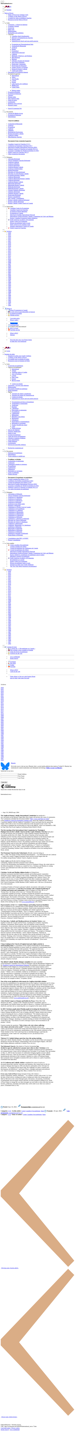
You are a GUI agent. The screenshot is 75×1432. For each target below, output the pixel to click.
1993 (9, 287)
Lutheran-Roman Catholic (15, 182)
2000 (9, 275)
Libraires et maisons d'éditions (16, 438)
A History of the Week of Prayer (17, 16)
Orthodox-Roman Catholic (16, 193)
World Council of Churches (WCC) (18, 152)
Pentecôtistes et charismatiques (20, 421)
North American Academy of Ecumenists (22, 220)
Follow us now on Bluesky (54, 768)
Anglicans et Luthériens (15, 499)
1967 (9, 303)
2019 (9, 244)
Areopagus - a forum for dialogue (17, 24)
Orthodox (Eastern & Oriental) (20, 61)
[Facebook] (2, 801)
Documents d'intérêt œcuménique (17, 389)
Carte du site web (15, 671)
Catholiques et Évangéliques (16, 509)
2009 (9, 261)
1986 (9, 295)
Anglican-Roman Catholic (15, 167)
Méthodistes (15, 415)
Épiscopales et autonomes (19, 410)
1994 (9, 285)
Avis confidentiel (15, 657)
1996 (9, 282)
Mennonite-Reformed (14, 183)
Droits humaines (12, 390)
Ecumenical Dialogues (14, 93)
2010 (9, 259)
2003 (9, 270)
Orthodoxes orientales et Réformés (18, 533)
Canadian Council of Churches (19, 210)
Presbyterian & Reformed (19, 66)
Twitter (12, 665)
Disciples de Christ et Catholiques (18, 522)
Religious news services (15, 103)
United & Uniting (13, 135)
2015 (9, 251)
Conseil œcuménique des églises (19, 550)
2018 (9, 246)
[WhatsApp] (2, 809)
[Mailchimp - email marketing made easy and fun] (8, 788)
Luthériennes (15, 413)
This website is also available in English (21, 650)
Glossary (10, 95)
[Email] (2, 806)
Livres (8, 351)
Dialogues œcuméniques (15, 453)
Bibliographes (12, 387)
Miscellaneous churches (15, 137)
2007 (9, 264)
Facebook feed (14, 325)
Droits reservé (14, 658)
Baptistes (14, 407)
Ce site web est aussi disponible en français (22, 312)
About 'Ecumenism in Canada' (19, 310)
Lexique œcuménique (14, 435)
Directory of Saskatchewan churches (22, 38)
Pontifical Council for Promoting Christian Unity (18, 820)
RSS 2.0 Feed (14, 328)
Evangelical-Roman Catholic (16, 175)
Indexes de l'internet (14, 430)
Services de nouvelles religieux (17, 444)
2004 (9, 269)
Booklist (8, 10)
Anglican (14, 47)
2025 (9, 234)
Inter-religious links (13, 98)
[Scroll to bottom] (3, 2)
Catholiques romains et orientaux (17, 464)
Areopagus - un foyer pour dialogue (18, 385)
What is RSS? (14, 333)
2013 (9, 254)
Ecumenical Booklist (14, 92)
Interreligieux (12, 454)
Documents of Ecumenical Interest (18, 72)
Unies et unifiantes (13, 472)
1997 (9, 280)
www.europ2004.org (28, 902)
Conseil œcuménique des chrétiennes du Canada (24, 548)
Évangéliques (15, 412)
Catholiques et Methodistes (16, 513)
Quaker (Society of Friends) (20, 67)
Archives (9, 231)
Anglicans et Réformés (14, 502)
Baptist (14, 49)
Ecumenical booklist (16, 313)
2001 (9, 274)
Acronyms (11, 28)
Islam (42, 1111)
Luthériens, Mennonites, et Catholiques (19, 525)
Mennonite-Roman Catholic (16, 185)
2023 (9, 238)
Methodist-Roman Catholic (16, 188)
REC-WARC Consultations (16, 198)
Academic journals (13, 26)
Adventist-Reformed (14, 159)
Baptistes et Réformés (14, 505)
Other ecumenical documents (16, 154)
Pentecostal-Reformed (14, 195)
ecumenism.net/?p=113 (33, 1107)
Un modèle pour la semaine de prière (18, 359)
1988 (9, 292)
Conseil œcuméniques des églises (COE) (20, 482)
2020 (9, 243)
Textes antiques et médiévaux (16, 456)
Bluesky (13, 763)
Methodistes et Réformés (15, 530)
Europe (14, 82)
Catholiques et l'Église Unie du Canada (19, 507)
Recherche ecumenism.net (15, 448)
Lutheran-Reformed (13, 180)
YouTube (12, 666)
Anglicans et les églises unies (16, 504)
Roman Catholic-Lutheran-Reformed (18, 200)
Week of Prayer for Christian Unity (18, 15)
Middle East (15, 85)
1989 (9, 290)
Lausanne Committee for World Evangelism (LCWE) (23, 150)
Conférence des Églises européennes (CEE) (20, 481)
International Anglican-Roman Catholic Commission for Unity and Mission (31, 216)
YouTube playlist (15, 330)
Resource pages (12, 105)
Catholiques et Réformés (15, 517)
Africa (13, 77)
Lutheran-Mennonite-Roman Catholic (19, 178)
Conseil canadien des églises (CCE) (18, 479)
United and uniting (17, 70)
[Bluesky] (2, 798)
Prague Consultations (14, 196)
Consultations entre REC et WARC (18, 538)
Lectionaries (11, 102)
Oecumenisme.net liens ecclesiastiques (23, 402)
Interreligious (12, 116)
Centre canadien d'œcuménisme (19, 545)
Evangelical (15, 51)
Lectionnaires (12, 443)
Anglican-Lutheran (13, 162)
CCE (9, 1111)
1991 (9, 289)
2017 (9, 247)
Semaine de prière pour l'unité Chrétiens (19, 356)
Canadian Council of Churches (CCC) (19, 144)
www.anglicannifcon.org (21, 998)
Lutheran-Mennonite (14, 177)
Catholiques (15, 408)
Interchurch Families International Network (22, 215)
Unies (13, 426)
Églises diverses (16, 428)
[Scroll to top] (1, 2)
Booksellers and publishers (16, 33)
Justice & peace (12, 100)
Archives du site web (16, 653)
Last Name (21, 778)
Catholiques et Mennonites (15, 512)
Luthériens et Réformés (14, 527)
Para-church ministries (18, 62)
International (15, 75)
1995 (9, 284)
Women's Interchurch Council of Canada (22, 226)
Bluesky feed (14, 323)
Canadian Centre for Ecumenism (19, 208)
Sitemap (12, 335)
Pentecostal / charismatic (19, 64)
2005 (9, 267)
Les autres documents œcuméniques (18, 489)
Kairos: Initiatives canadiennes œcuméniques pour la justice (27, 555)
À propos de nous (11, 647)
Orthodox (11, 130)
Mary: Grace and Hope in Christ (39, 819)
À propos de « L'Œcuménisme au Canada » (22, 648)
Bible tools (11, 29)
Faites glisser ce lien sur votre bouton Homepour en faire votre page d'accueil (22, 677)
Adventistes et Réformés (15, 494)
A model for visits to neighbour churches (19, 18)
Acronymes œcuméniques (15, 365)
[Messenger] (2, 804)
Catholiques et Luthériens (15, 510)
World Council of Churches (18, 228)
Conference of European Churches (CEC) (20, 146)
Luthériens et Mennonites (15, 523)
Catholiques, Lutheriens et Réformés (18, 518)
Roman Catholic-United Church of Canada (20, 203)
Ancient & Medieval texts (15, 113)
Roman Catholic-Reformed (16, 201)
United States (15, 87)
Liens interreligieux (13, 439)
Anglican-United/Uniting (15, 169)
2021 (9, 241)
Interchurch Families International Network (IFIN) (22, 147)
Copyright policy (15, 318)
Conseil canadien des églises (18, 546)
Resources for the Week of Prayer (17, 19)
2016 (9, 249)
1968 (9, 302)
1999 (9, 277)
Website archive (14, 315)
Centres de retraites (17, 384)
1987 (9, 294)
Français (8, 6)
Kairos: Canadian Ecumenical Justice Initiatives (23, 218)
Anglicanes (15, 405)
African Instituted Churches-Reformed (19, 160)
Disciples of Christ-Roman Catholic (18, 173)
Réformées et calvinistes (19, 423)
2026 (9, 233)
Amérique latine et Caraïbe (19, 372)
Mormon (14, 59)
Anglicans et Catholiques (15, 497)
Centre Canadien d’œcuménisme (30, 1111)
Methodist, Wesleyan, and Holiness (22, 56)
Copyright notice (5, 1428)
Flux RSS (13, 663)
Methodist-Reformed (14, 187)
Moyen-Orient (16, 380)
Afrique (14, 370)
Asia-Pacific (15, 79)
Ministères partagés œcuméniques (19, 556)
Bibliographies (12, 31)
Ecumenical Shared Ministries (18, 211)
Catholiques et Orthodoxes (15, 515)
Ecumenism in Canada (16, 213)
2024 (9, 236)
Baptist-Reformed (13, 170)
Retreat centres (16, 39)
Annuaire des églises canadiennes (21, 393)
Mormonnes (15, 418)
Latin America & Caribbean (20, 84)
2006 (9, 266)
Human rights (12, 97)
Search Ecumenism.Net (15, 108)
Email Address (22, 774)
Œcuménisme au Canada (17, 560)
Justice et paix (12, 433)
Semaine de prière (9, 354)
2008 (9, 262)
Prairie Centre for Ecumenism (18, 221)
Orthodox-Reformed (14, 192)
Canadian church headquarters (20, 36)
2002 (9, 272)
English (8, 347)
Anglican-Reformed (14, 165)
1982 (9, 300)
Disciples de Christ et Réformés (17, 520)
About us (9, 308)
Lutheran (14, 54)
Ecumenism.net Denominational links (22, 44)
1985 (9, 297)
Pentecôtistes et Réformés (15, 535)
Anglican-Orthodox (13, 164)
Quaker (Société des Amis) (19, 425)
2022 (9, 239)
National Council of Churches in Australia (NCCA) (23, 149)
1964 (9, 305)
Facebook (13, 661)
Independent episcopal (18, 52)
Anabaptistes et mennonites (19, 403)
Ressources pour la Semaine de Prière (19, 361)
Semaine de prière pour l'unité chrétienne (22, 564)
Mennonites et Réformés (15, 528)
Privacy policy (14, 320)
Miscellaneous (16, 57)
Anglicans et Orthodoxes (15, 500)
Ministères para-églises (18, 416)
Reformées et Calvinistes (15, 471)
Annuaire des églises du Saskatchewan (23, 395)
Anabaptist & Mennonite (19, 46)
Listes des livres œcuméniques (17, 436)
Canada (14, 80)
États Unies (15, 377)
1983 (9, 298)
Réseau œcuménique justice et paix (20, 223)
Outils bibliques (12, 441)
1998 (9, 279)
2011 (9, 257)
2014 (9, 252)
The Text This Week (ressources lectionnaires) (23, 566)
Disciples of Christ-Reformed (16, 172)
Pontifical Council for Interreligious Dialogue (16, 965)
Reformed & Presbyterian (15, 132)
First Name (21, 776)
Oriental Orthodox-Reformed (16, 190)
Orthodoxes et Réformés (15, 532)
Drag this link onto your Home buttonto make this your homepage (21, 340)
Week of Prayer (8, 13)
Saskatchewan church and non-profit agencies (25, 41)
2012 (9, 256)
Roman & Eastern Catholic (19, 69)
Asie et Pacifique (16, 374)
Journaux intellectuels (14, 431)
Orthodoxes (15, 420)
